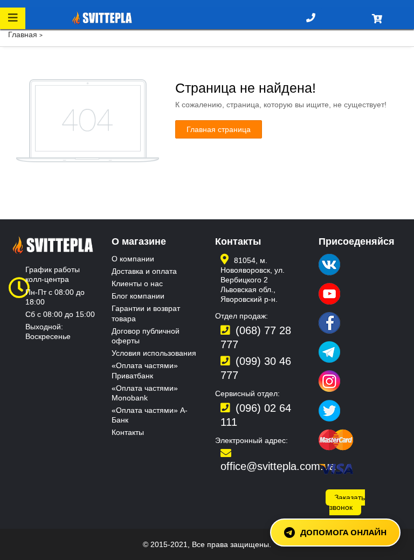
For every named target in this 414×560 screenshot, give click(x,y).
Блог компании (138, 296)
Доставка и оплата (144, 271)
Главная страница (219, 129)
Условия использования (154, 353)
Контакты (128, 432)
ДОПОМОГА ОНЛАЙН (343, 532)
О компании (133, 258)
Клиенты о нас (137, 283)
